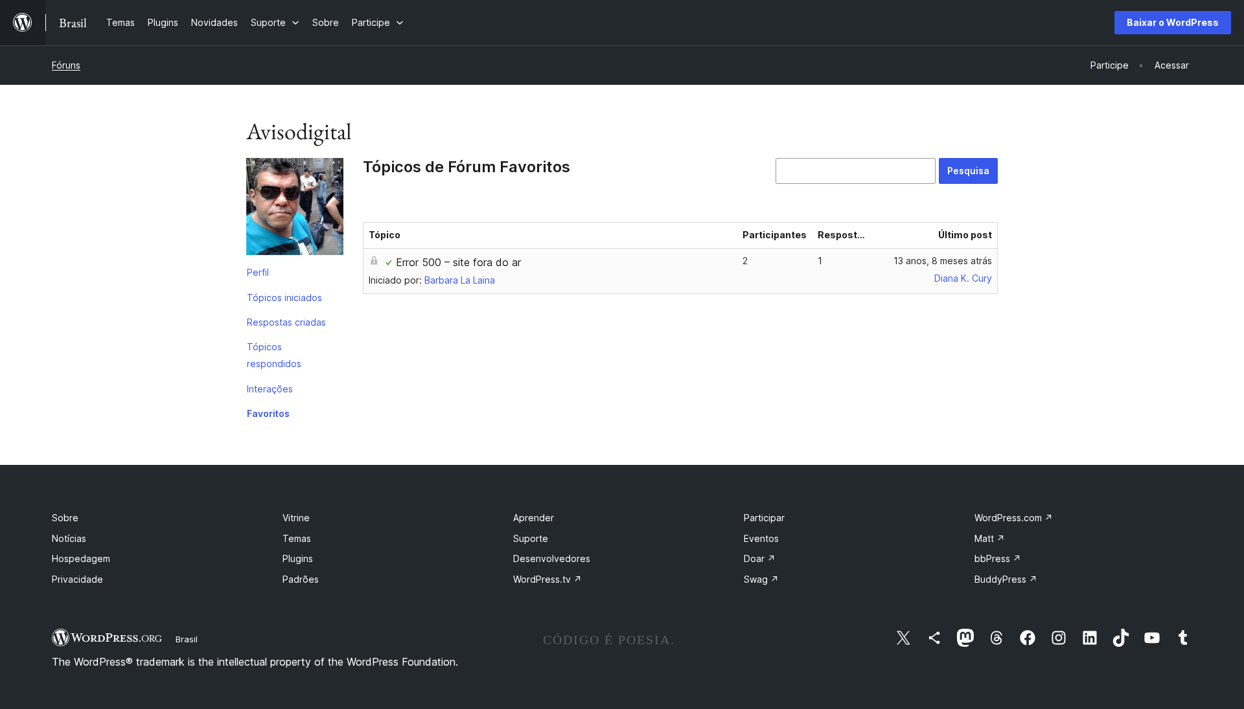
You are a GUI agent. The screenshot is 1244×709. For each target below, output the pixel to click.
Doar (760, 558)
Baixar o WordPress (1173, 22)
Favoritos (268, 413)
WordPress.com (1013, 517)
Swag (761, 579)
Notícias (69, 538)
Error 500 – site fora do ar (458, 262)
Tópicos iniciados (284, 297)
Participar (764, 517)
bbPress (997, 558)
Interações (270, 388)
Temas (296, 538)
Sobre (65, 517)
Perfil (258, 272)
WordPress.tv (547, 579)
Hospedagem (81, 558)
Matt (989, 538)
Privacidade (77, 579)
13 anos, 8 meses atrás (942, 260)
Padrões (300, 579)
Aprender (533, 517)
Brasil (187, 639)
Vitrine (296, 517)
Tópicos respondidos (274, 355)
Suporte (530, 538)
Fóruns (66, 65)
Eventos (761, 538)
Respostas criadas (286, 322)
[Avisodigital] (294, 209)
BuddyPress (1005, 579)
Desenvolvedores (551, 558)
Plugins (297, 558)
